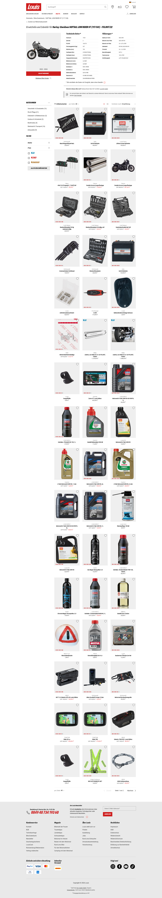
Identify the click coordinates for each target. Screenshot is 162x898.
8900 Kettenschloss (123, 781)
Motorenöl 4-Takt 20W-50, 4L (95, 484)
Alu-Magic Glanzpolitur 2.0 (95, 570)
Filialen (84, 830)
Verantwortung (87, 845)
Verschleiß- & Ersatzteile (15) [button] (37, 108)
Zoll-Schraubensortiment (67, 313)
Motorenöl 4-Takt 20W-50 (123, 442)
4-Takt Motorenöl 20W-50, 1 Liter (66, 484)
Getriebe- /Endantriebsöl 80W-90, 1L (95, 613)
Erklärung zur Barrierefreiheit (120, 845)
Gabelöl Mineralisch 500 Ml (95, 442)
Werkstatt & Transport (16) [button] (36, 126)
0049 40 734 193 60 (44, 813)
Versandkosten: (71, 890)
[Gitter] (104, 104)
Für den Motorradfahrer (62, 848)
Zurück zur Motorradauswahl (37, 22)
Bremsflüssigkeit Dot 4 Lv (95, 655)
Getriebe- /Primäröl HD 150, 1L (67, 442)
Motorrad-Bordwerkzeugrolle (123, 697)
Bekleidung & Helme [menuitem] (32, 14)
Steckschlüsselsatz (95, 271)
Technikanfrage (31, 833)
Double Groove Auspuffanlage (95, 185)
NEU (33, 153)
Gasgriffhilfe (66, 398)
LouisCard (29, 845)
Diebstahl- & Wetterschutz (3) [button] (37, 116)
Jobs (84, 836)
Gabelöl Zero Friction (123, 613)
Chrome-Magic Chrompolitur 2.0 (67, 613)
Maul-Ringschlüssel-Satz (67, 143)
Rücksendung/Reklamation (35, 848)
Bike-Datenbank (31, 836)
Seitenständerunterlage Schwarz (123, 313)
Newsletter (29, 839)
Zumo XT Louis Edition (95, 398)
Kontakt (28, 827)
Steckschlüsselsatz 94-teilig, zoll (95, 227)
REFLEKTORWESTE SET (95, 781)
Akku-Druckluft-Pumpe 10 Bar (95, 697)
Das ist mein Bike (43, 73)
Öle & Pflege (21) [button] (33, 112)
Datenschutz (115, 833)
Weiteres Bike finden (42, 78)
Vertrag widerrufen (32, 851)
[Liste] (107, 104)
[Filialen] (112, 7)
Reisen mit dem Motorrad (62, 842)
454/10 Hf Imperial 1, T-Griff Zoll (67, 185)
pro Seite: (72, 104)
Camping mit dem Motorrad (63, 851)
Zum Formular (78, 95)
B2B (27, 830)
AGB (112, 830)
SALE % (34, 157)
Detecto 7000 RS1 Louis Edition (123, 739)
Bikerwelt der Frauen (61, 827)
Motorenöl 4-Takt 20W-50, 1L (95, 526)
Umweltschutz (115, 848)
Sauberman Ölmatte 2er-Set (123, 655)
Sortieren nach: (117, 104)
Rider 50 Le (67, 739)
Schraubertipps (59, 836)
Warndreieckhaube (67, 655)
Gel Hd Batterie (95, 143)
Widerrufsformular (117, 839)
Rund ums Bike (59, 845)
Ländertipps (58, 833)
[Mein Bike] (120, 7)
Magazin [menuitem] (74, 14)
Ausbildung (86, 833)
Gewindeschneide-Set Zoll (123, 227)
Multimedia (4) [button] (32, 123)
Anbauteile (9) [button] (32, 130)
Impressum (114, 827)
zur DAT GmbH (104, 89)
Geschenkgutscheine (33, 842)
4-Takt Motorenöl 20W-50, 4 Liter (123, 484)
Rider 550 (95, 739)
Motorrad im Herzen (60, 839)
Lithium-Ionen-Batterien (123, 143)
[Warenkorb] (134, 7)
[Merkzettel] (127, 7)
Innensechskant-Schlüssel (66, 271)
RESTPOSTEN (35, 162)
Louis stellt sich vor (88, 827)
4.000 (95, 313)
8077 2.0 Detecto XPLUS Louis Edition (67, 697)
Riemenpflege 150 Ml (123, 526)
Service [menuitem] (82, 14)
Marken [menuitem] (65, 14)
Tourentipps (58, 830)
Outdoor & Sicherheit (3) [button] (36, 119)
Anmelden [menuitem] (132, 14)
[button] (132, 2)
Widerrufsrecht (115, 836)
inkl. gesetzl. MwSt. (81, 888)
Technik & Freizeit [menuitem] (47, 14)
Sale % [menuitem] (58, 14)
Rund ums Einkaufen (89, 839)
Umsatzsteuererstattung (90, 842)
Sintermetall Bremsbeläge (67, 354)
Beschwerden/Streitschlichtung (121, 842)
